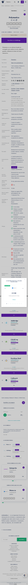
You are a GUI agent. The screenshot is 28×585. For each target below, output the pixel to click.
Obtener (14, 299)
